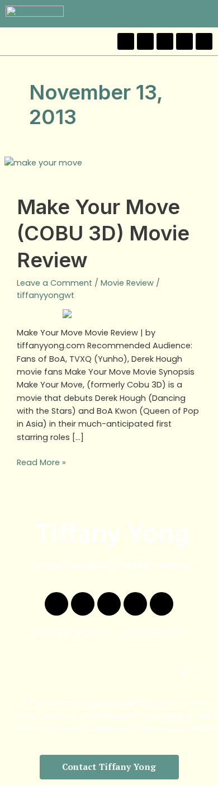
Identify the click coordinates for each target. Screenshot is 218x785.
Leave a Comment (54, 283)
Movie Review (127, 283)
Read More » (41, 462)
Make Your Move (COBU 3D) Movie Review (103, 233)
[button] (206, 13)
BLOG (192, 672)
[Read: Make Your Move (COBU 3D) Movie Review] (43, 162)
